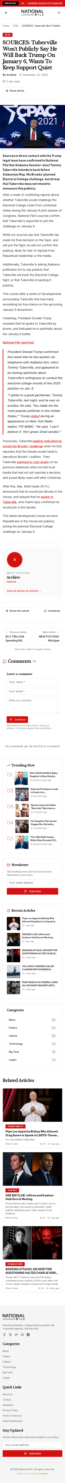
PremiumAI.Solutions (37, 1473)
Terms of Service (12, 1415)
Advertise (8, 1405)
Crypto (6, 1377)
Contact (7, 1399)
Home (6, 25)
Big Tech (7, 1372)
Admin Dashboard (12, 1421)
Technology (9, 1367)
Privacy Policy (10, 1410)
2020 (15, 25)
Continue (20, 719)
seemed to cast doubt (33, 462)
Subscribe (35, 891)
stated (34, 416)
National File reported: (18, 342)
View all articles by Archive (24, 590)
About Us (8, 1394)
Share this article (19, 610)
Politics (6, 1356)
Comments (54, 610)
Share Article (17, 90)
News (6, 1351)
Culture (6, 1361)
